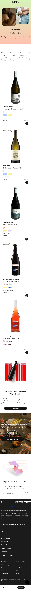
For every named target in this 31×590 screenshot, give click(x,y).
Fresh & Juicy (22, 55)
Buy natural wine (7, 555)
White (13, 55)
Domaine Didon (8, 106)
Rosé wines (5, 545)
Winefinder (21, 587)
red (13, 58)
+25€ (4, 60)
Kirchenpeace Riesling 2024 (12, 168)
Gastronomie (4, 573)
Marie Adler (6, 165)
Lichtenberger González (11, 279)
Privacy (17, 573)
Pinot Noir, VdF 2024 (10, 225)
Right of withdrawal (20, 568)
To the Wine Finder (15, 408)
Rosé (13, 60)
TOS (16, 570)
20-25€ (5, 58)
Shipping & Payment (6, 565)
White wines (5, 538)
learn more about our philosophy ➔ (13, 524)
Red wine (4, 541)
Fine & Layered (23, 58)
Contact (3, 570)
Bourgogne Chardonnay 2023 (13, 109)
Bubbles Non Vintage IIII (11, 281)
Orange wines (6, 548)
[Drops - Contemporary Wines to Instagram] (2, 531)
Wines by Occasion (12, 439)
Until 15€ (5, 55)
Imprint (17, 565)
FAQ (2, 568)
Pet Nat (4, 552)
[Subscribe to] (26, 493)
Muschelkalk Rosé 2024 (11, 338)
